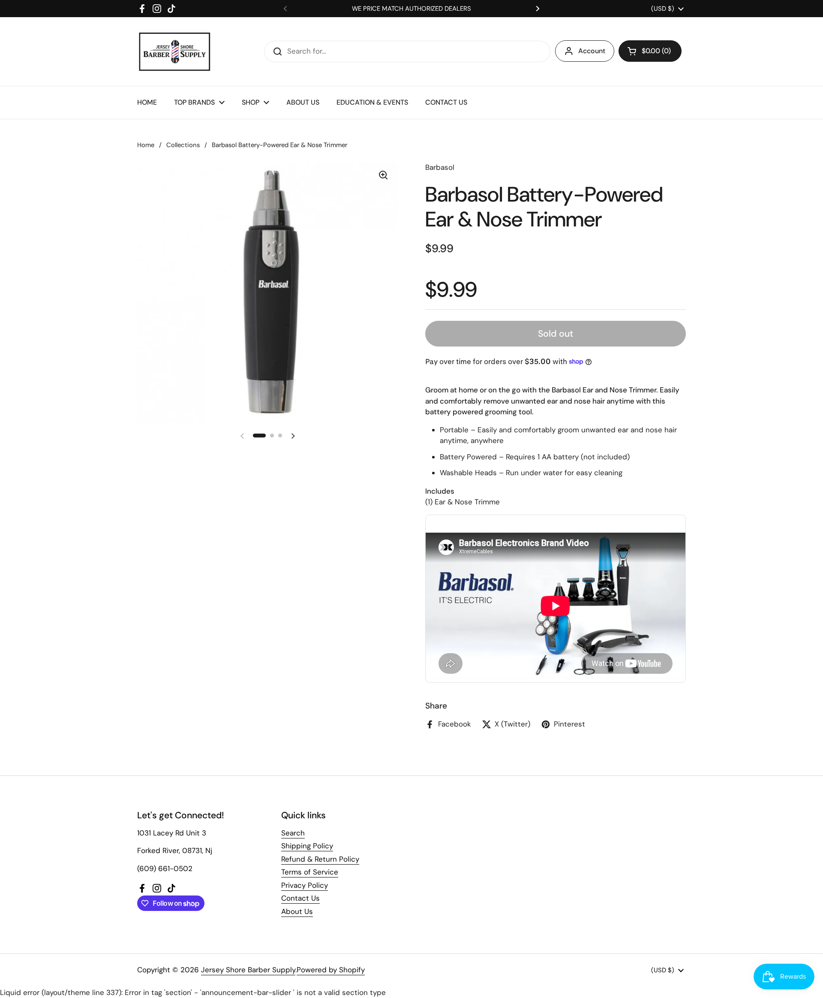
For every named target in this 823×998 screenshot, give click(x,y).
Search (293, 833)
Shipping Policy (307, 845)
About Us (297, 911)
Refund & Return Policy (320, 859)
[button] (650, 51)
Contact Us (300, 898)
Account (591, 50)
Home (145, 145)
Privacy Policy (304, 885)
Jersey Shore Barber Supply (248, 969)
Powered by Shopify (331, 969)
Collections (183, 145)
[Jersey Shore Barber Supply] (174, 51)
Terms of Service (309, 872)
